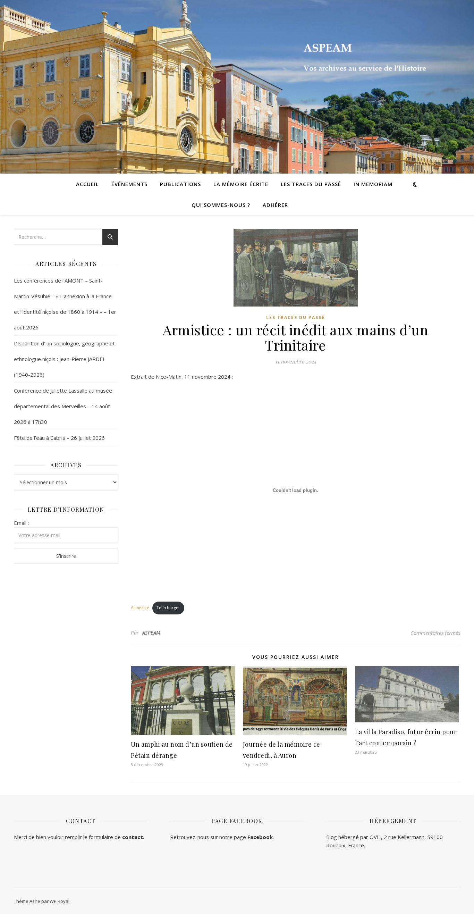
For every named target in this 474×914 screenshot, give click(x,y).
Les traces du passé (311, 184)
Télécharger (168, 608)
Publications (180, 184)
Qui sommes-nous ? (221, 204)
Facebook (260, 836)
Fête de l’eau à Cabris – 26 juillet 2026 (59, 437)
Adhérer (275, 204)
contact (132, 836)
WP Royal (59, 901)
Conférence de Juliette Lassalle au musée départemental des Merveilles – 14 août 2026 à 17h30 (63, 406)
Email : (21, 522)
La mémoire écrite (240, 184)
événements (129, 184)
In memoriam (373, 184)
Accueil (87, 184)
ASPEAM (151, 632)
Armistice (140, 608)
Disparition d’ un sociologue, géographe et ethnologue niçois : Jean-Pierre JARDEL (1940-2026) (64, 359)
